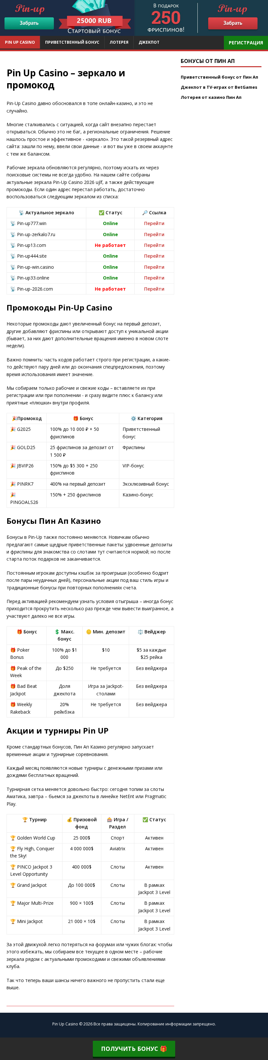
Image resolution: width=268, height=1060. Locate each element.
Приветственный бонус (72, 42)
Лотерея (118, 42)
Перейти (154, 223)
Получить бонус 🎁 (134, 1048)
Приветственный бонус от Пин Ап (219, 77)
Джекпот (149, 42)
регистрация (246, 42)
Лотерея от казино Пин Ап (211, 97)
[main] (134, 32)
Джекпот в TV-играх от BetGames (219, 87)
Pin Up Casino (20, 42)
